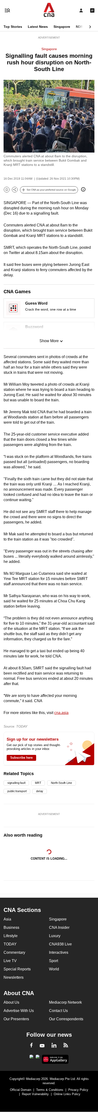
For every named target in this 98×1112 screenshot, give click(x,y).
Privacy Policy (78, 1090)
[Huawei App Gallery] (55, 1059)
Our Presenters (16, 1019)
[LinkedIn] (54, 1046)
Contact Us (58, 1011)
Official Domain (20, 1090)
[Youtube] (42, 1046)
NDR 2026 (84, 27)
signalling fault (16, 783)
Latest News (38, 27)
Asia (7, 919)
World (54, 969)
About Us (11, 1002)
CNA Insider (59, 927)
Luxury (54, 936)
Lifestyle (11, 936)
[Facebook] (31, 1046)
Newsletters (14, 977)
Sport (53, 961)
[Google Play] (31, 1058)
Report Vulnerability (35, 1094)
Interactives (58, 952)
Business (11, 927)
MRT (38, 783)
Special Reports (17, 969)
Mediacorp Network (65, 1002)
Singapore (62, 27)
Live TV (10, 961)
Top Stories (13, 27)
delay (39, 791)
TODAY (10, 944)
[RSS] (66, 1046)
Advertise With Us (19, 1011)
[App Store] (37, 1058)
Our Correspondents (66, 1019)
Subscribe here (21, 757)
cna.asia (61, 713)
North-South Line (61, 783)
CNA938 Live (60, 944)
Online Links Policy (67, 1094)
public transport (16, 791)
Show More (49, 341)
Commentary (14, 952)
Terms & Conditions (49, 1090)
